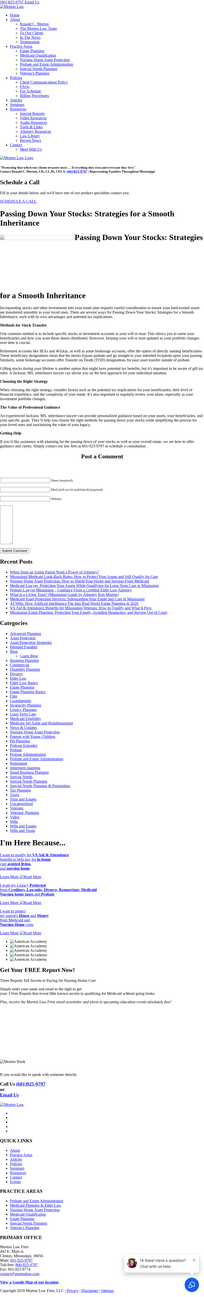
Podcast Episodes (23, 745)
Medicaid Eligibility (25, 719)
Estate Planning (32, 51)
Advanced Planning (25, 633)
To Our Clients (31, 33)
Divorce (16, 674)
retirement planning (25, 768)
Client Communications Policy (44, 82)
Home (15, 15)
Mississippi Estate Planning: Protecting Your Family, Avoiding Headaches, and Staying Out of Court (88, 612)
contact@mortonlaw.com (19, 1274)
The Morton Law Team (38, 28)
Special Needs (21, 777)
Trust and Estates (23, 799)
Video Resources (33, 118)
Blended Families (23, 647)
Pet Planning (20, 741)
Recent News (30, 140)
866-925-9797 (26, 1265)
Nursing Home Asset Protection (45, 60)
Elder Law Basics (24, 683)
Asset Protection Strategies (31, 642)
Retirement (18, 763)
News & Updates (23, 727)
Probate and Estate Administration (46, 64)
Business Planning (24, 660)
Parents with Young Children (32, 736)
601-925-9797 (21, 1260)
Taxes (14, 795)
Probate (16, 750)
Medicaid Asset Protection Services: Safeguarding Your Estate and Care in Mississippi (77, 599)
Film (13, 696)
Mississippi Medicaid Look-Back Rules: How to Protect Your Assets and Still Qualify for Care (84, 577)
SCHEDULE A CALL (18, 201)
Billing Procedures (34, 96)
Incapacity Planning (25, 705)
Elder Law (18, 678)
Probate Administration (28, 754)
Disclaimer (89, 1291)
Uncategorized (21, 804)
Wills (14, 821)
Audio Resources (33, 122)
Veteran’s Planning (34, 73)
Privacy (73, 1291)
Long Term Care (23, 714)
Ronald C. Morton (34, 24)
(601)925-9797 (12, 2)
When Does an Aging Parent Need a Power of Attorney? (54, 572)
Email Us (32, 2)
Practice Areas (21, 46)
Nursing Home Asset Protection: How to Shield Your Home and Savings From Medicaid (79, 581)
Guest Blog (29, 656)
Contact (16, 145)
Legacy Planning (23, 710)
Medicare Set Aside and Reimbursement (41, 723)
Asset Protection (23, 638)
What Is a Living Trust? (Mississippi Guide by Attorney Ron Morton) (64, 594)
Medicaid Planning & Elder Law (35, 1205)
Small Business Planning (29, 772)
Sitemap (107, 1291)
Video (14, 817)
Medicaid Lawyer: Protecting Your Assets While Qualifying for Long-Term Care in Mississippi (84, 585)
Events (15, 1182)
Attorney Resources (35, 131)
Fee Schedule (30, 91)
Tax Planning (20, 790)
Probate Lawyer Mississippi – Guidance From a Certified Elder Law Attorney (71, 590)
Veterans (16, 808)
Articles (16, 100)
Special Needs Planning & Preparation (40, 786)
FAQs (24, 87)
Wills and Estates (23, 826)
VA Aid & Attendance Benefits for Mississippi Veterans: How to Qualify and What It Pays (81, 608)
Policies (16, 78)
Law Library (30, 136)
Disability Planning (25, 669)
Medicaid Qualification (38, 55)
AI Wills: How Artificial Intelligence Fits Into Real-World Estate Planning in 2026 (74, 603)
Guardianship (20, 701)
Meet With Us (31, 149)
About (15, 19)
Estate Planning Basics (28, 692)
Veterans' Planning (24, 813)
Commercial (19, 665)
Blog (14, 651)
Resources (18, 109)
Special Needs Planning (38, 69)
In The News (30, 37)
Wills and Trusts (22, 830)
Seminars (17, 104)
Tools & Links (31, 127)
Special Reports (32, 113)
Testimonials (30, 42)
